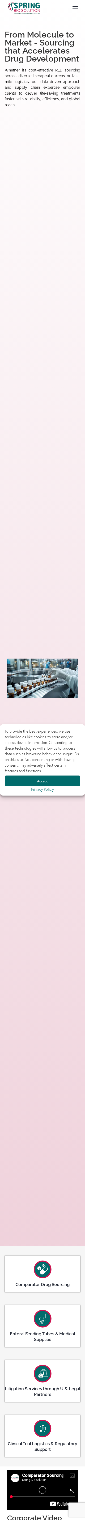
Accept (42, 780)
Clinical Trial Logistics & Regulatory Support (42, 1446)
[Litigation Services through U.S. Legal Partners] (42, 1373)
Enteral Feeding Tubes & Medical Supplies (42, 1336)
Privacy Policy (42, 789)
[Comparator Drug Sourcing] (42, 1269)
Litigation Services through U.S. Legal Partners (42, 1391)
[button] (75, 8)
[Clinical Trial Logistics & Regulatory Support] (42, 1428)
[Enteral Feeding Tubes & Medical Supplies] (42, 1319)
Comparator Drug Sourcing (43, 1284)
